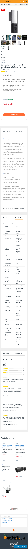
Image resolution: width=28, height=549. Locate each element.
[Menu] (2, 1)
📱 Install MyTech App (20, 546)
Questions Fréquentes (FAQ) (8, 518)
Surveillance (8, 4)
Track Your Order (6, 522)
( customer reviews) (10, 71)
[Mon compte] (23, 1)
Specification (18, 131)
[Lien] (8, 1)
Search (21, 1)
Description (6, 131)
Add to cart (15, 114)
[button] (25, 9)
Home (2, 4)
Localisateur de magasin (7, 520)
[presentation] (26, 509)
